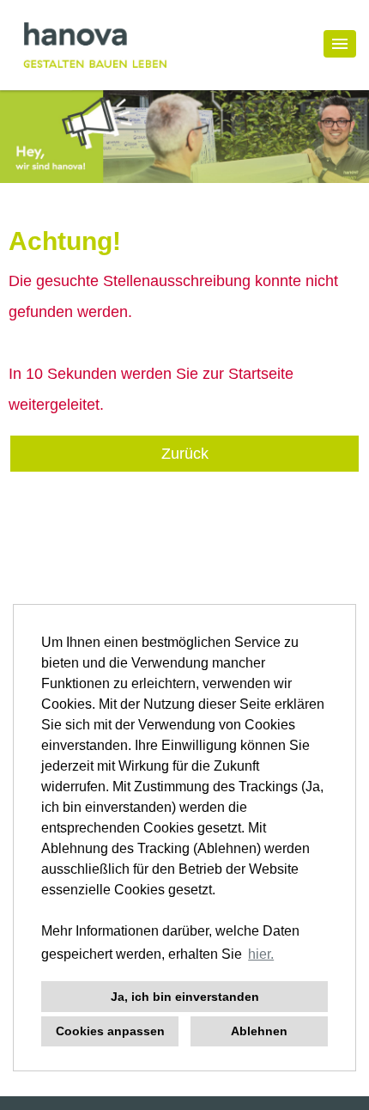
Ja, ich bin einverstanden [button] (185, 996)
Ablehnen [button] (259, 1031)
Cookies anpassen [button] (110, 1031)
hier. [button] (261, 954)
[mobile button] (340, 44)
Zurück (185, 453)
